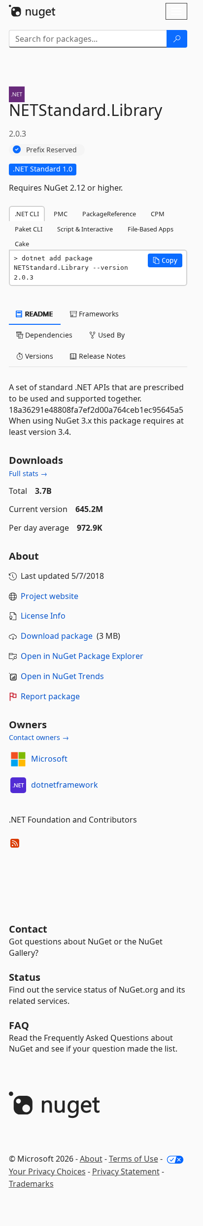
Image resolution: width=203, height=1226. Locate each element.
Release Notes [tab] (101, 356)
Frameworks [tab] (98, 313)
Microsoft (49, 758)
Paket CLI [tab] (28, 229)
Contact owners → (39, 737)
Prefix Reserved (51, 149)
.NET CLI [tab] (27, 213)
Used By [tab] (110, 335)
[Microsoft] (18, 759)
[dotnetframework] (18, 785)
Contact (28, 929)
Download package (57, 635)
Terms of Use (133, 1158)
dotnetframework (64, 784)
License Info (43, 615)
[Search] (177, 39)
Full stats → (28, 473)
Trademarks (31, 1183)
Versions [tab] (38, 356)
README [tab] (38, 313)
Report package (50, 696)
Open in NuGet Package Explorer (82, 656)
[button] (165, 260)
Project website (49, 596)
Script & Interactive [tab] (85, 229)
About (91, 1158)
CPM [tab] (158, 213)
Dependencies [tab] (47, 335)
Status (24, 977)
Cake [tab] (22, 243)
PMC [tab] (61, 213)
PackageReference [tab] (109, 213)
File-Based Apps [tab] (150, 229)
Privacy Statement (126, 1171)
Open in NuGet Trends (62, 676)
